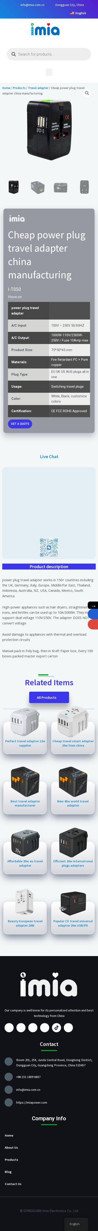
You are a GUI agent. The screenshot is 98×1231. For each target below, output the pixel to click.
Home (9, 1135)
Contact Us (13, 1184)
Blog (8, 1172)
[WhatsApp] (93, 614)
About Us (11, 1147)
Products (11, 1160)
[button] (49, 72)
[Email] (93, 624)
